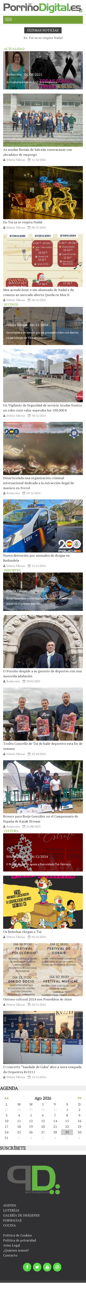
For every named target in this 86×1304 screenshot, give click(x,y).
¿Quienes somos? (16, 1250)
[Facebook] (27, 1267)
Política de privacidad (19, 1240)
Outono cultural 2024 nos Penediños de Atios (37, 999)
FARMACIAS (12, 1220)
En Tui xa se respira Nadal (43, 37)
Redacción (14, 74)
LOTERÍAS (11, 1210)
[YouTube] (47, 1267)
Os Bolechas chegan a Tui (22, 931)
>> (79, 1098)
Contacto (10, 1255)
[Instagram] (57, 1267)
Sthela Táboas (15, 160)
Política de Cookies (17, 1235)
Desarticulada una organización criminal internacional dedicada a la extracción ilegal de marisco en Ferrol (38, 483)
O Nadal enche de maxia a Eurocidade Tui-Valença (38, 864)
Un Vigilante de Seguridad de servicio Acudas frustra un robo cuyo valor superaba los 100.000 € (42, 408)
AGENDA (9, 1205)
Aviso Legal (11, 1245)
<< (6, 1098)
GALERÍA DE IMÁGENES (21, 1215)
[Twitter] (37, 1267)
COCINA (9, 1225)
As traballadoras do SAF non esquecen (31, 82)
